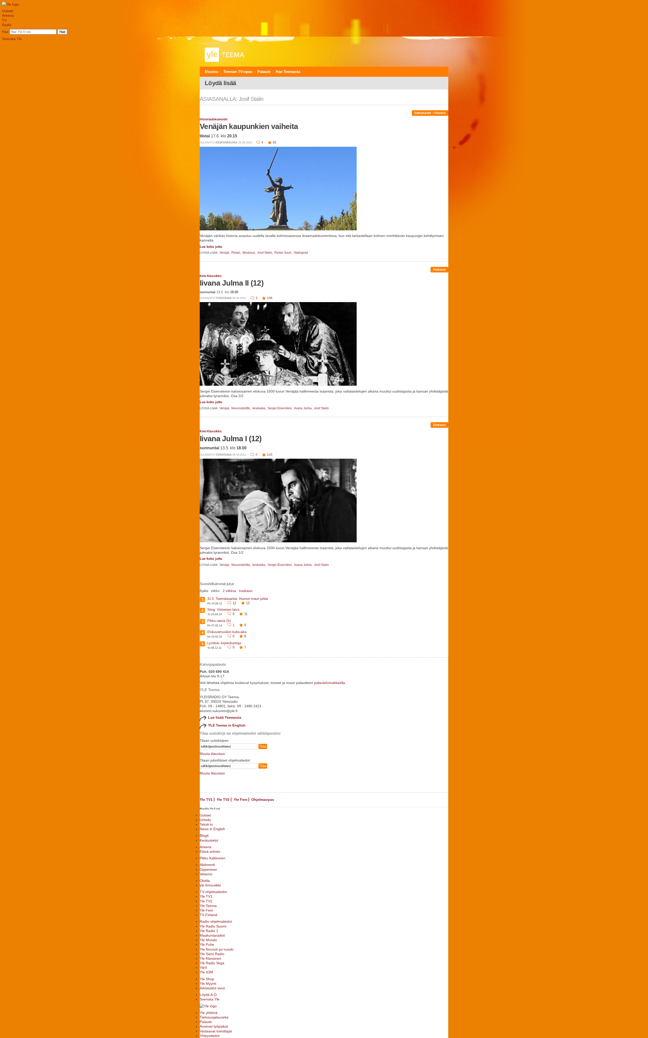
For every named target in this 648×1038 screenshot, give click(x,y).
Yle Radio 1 (209, 931)
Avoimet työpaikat (214, 1026)
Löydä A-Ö (208, 995)
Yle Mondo (208, 940)
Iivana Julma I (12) (231, 438)
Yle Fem (240, 800)
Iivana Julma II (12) (232, 283)
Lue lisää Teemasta (224, 717)
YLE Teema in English (227, 725)
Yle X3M (206, 972)
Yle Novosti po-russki (216, 949)
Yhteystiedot (209, 1036)
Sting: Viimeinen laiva (223, 609)
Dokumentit (422, 113)
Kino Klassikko (210, 276)
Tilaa (262, 746)
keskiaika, (259, 408)
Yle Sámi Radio (212, 954)
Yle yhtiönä (208, 1013)
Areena (8, 15)
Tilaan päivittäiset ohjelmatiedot (225, 760)
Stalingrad (301, 252)
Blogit (204, 835)
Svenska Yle (12, 39)
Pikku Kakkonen (212, 858)
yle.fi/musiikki (210, 885)
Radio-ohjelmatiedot (216, 921)
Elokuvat (439, 269)
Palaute (264, 71)
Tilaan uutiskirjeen (214, 740)
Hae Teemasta (288, 71)
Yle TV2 (223, 800)
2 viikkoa (229, 591)
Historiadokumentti (213, 119)
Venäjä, (225, 252)
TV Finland (208, 915)
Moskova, (249, 252)
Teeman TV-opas (237, 71)
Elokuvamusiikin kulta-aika (227, 632)
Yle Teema (208, 906)
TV (4, 20)
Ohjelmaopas (262, 800)
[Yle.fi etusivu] (10, 4)
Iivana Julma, (303, 408)
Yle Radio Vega (212, 963)
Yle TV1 (206, 800)
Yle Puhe (207, 944)
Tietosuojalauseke (214, 1017)
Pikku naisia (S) (219, 621)
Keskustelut (209, 840)
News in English (212, 829)
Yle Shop (207, 979)
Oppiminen (208, 869)
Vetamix (206, 874)
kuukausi (245, 591)
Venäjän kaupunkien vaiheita (249, 126)
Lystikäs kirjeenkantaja (224, 643)
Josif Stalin (321, 408)
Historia (440, 113)
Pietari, (236, 252)
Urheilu (205, 820)
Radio (6, 25)
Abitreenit (207, 865)
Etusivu (211, 71)
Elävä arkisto (210, 851)
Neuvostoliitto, (241, 408)
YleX (203, 968)
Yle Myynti (208, 983)
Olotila (205, 881)
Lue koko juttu (211, 247)
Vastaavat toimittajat (216, 1031)
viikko (215, 591)
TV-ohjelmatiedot (213, 892)
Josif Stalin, (265, 252)
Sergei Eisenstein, (280, 408)
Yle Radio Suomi (213, 926)
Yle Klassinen (210, 958)
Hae (5, 32)
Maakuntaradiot (212, 935)
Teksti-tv (206, 824)
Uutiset (7, 11)
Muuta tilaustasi (212, 754)
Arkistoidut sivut (212, 988)
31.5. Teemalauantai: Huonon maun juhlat (237, 599)
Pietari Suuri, (283, 252)
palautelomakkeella (329, 683)
